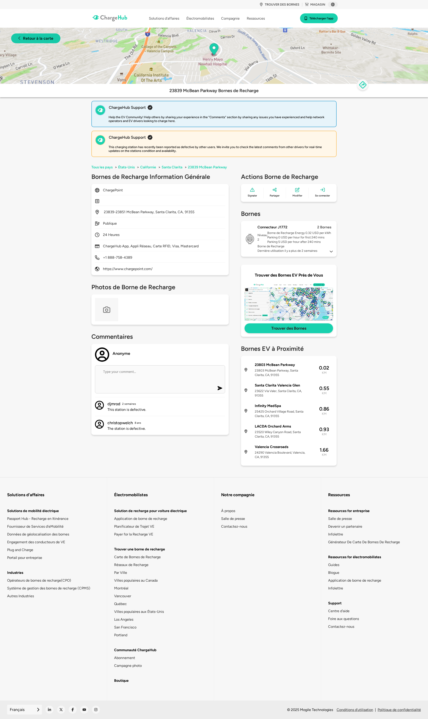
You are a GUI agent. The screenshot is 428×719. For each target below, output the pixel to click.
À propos (228, 511)
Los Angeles (123, 619)
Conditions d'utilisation (355, 710)
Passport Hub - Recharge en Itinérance (37, 519)
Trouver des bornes (282, 4)
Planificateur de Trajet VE (134, 526)
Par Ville (120, 572)
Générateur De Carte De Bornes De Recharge (364, 542)
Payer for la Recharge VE (133, 534)
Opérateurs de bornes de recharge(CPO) (39, 580)
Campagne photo (128, 665)
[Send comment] (220, 388)
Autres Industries (20, 596)
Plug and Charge (20, 550)
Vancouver (122, 596)
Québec (120, 604)
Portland (120, 635)
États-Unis (126, 167)
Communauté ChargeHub (135, 650)
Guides (333, 565)
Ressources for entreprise (349, 511)
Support (335, 603)
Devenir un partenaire (345, 526)
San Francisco (125, 627)
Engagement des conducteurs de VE (36, 542)
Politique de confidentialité (399, 710)
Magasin (317, 4)
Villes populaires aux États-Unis (139, 611)
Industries (15, 572)
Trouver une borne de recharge (139, 549)
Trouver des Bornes (288, 328)
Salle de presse (233, 519)
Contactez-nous (234, 526)
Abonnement (124, 658)
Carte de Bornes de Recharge (137, 557)
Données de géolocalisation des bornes (38, 534)
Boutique (121, 680)
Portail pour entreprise (24, 558)
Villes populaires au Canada (136, 580)
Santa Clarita (172, 167)
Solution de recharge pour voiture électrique (150, 511)
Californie (148, 167)
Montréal (121, 588)
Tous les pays (102, 167)
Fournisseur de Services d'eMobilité (35, 526)
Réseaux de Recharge (131, 565)
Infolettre (335, 534)
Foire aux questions (343, 619)
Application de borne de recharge (140, 519)
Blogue (333, 572)
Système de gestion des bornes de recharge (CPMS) (48, 588)
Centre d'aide (339, 611)
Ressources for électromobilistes (354, 557)
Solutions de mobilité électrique (33, 511)
